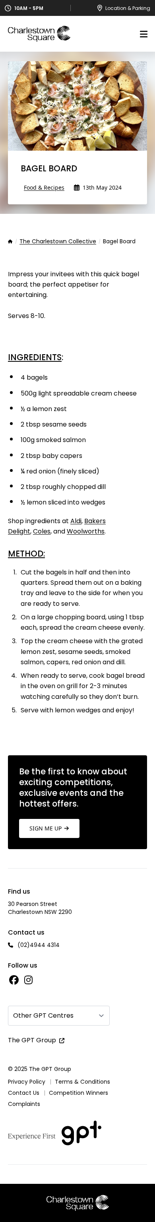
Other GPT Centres (43, 1015)
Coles (41, 531)
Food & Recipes (44, 187)
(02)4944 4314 (38, 945)
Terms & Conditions (82, 1082)
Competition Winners (78, 1093)
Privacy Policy (26, 1082)
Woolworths (86, 531)
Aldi (75, 521)
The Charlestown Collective (57, 241)
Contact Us (23, 1093)
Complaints (24, 1104)
